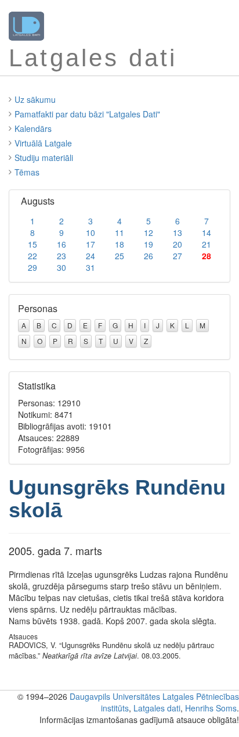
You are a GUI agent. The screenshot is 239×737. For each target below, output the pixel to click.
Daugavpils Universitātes (115, 696)
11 (119, 232)
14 (206, 232)
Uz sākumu (35, 99)
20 (177, 244)
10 (90, 232)
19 (148, 244)
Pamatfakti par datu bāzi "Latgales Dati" (87, 114)
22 (32, 256)
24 (90, 256)
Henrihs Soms (211, 708)
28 (206, 256)
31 (90, 267)
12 (148, 232)
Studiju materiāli (44, 157)
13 (177, 232)
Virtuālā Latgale (43, 143)
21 (206, 244)
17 (90, 244)
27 (177, 256)
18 (119, 244)
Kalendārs (33, 128)
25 (119, 256)
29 (32, 267)
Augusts (38, 200)
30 (61, 267)
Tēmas (27, 172)
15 (32, 244)
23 (61, 256)
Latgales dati (156, 708)
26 (148, 256)
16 (61, 244)
